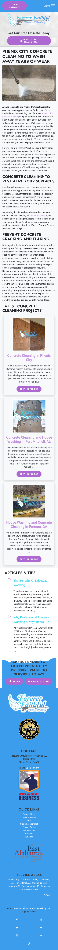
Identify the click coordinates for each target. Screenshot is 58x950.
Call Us (15, 681)
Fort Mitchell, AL (23, 882)
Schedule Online (39, 681)
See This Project (29, 389)
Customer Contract (29, 823)
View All (47, 894)
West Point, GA (31, 889)
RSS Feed (29, 836)
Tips (29, 820)
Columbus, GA (39, 882)
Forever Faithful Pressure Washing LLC (32, 908)
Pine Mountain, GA (30, 886)
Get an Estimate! (14, 6)
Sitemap (29, 833)
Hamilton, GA (14, 886)
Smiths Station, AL (32, 879)
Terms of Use (29, 830)
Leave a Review (29, 817)
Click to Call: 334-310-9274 (30, 41)
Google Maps (29, 814)
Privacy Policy (29, 827)
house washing (37, 215)
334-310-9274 (32, 767)
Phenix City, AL (15, 879)
